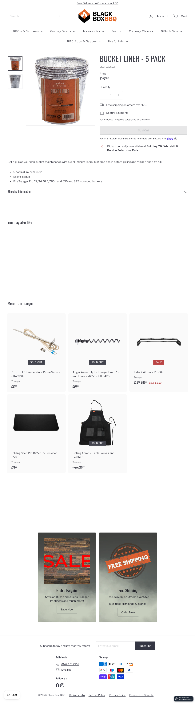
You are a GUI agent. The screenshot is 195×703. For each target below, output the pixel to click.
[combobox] (35, 16)
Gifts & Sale (170, 31)
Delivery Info (77, 695)
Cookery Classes (141, 31)
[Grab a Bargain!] (67, 561)
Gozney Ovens (61, 31)
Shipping (119, 119)
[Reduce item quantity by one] (104, 95)
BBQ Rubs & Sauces (82, 41)
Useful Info (116, 41)
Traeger (28, 303)
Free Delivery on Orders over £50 (97, 3)
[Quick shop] (32, 234)
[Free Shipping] (128, 561)
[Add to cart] (185, 323)
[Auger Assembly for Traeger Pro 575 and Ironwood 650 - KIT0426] (97, 352)
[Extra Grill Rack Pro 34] (158, 350)
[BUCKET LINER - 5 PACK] (21, 260)
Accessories (91, 31)
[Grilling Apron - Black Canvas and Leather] (97, 433)
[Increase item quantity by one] (118, 95)
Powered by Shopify (141, 695)
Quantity (105, 87)
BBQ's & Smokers (26, 31)
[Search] (59, 16)
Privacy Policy (117, 695)
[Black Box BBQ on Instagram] (62, 684)
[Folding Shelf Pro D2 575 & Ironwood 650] (36, 433)
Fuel (115, 31)
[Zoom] (60, 90)
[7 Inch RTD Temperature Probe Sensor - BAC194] (36, 352)
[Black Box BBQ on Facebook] (57, 684)
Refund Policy (97, 695)
